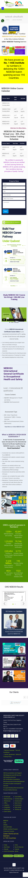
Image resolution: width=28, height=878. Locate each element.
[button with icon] (5, 736)
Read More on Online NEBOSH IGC (14, 426)
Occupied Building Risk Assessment (13, 788)
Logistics (6, 805)
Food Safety (18, 796)
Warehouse (7, 801)
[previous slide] (4, 603)
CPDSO (5, 825)
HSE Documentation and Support (12, 773)
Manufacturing (8, 799)
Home (7, 20)
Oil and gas (7, 796)
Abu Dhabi (7, 847)
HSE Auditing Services (9, 777)
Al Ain (16, 845)
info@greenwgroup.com (14, 731)
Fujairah (17, 849)
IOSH (4, 822)
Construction (18, 801)
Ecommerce (18, 805)
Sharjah (6, 849)
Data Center (18, 807)
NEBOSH (5, 820)
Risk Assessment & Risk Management (13, 781)
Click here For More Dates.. (18, 128)
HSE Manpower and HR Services (12, 775)
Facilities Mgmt (19, 799)
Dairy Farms (18, 803)
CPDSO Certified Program (10, 829)
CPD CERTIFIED (7, 827)
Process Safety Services (10, 790)
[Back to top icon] (14, 864)
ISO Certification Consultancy (11, 779)
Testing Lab (18, 809)
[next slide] (24, 603)
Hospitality (7, 807)
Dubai (5, 845)
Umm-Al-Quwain (8, 851)
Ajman (16, 851)
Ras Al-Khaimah (19, 847)
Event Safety (7, 811)
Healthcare (7, 809)
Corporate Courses (8, 831)
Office (5, 803)
